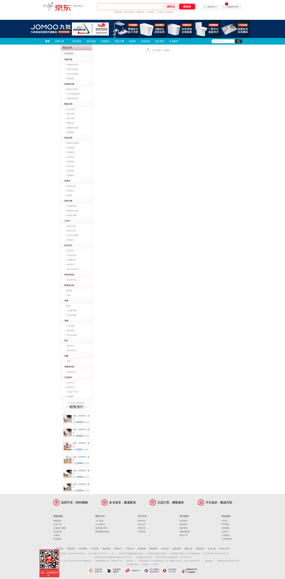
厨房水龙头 (71, 231)
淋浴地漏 (70, 330)
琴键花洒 (70, 148)
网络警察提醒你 (114, 570)
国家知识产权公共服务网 (188, 570)
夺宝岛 (225, 521)
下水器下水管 (72, 392)
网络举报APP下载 (170, 570)
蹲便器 (69, 290)
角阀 (66, 300)
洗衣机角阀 (71, 315)
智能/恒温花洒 (72, 143)
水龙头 (67, 221)
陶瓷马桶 (68, 104)
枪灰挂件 (70, 264)
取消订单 (184, 535)
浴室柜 (132, 41)
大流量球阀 (71, 310)
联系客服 (57, 539)
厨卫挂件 (68, 245)
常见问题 (57, 531)
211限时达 (100, 524)
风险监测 (177, 548)
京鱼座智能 (227, 539)
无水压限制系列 (73, 94)
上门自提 (99, 521)
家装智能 (118, 12)
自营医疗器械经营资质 (156, 553)
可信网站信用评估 (96, 570)
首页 (47, 41)
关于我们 (59, 548)
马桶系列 (105, 41)
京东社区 (165, 548)
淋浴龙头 (70, 240)
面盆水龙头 (71, 226)
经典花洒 (70, 157)
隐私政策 (200, 548)
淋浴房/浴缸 (69, 274)
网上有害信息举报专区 (151, 570)
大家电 (56, 535)
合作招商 (95, 548)
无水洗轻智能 (72, 74)
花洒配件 (70, 175)
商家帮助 (106, 548)
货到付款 (141, 521)
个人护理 (160, 12)
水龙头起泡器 (72, 235)
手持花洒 (70, 166)
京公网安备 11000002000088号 (70, 553)
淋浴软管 (70, 387)
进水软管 (70, 382)
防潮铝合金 (71, 186)
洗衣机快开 (71, 350)
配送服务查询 (101, 528)
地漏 (66, 320)
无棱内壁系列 (72, 98)
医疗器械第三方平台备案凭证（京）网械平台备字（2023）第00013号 (169, 561)
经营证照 (129, 561)
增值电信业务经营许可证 (228, 561)
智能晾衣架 (69, 366)
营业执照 (209, 561)
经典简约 (70, 191)
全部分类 (59, 41)
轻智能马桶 (69, 84)
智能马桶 (68, 59)
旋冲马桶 (70, 118)
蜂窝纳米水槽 (72, 211)
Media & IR (224, 548)
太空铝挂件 (71, 255)
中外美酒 (150, 12)
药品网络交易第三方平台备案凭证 (185, 553)
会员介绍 (57, 524)
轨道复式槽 (71, 215)
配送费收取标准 (102, 531)
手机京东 (130, 548)
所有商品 (76, 41)
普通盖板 (70, 132)
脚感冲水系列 (72, 89)
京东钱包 (145, 564)
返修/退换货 (185, 531)
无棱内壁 (70, 123)
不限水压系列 (72, 69)
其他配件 (70, 396)
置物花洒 (70, 152)
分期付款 (141, 528)
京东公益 (212, 548)
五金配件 (173, 41)
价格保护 (184, 524)
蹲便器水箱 (69, 285)
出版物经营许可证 (144, 557)
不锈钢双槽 (71, 206)
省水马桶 (70, 109)
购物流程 (57, 521)
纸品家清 (169, 12)
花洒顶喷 (70, 171)
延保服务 (226, 528)
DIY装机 (225, 524)
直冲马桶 (70, 114)
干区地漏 (70, 326)
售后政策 (184, 521)
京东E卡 (225, 531)
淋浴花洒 (91, 41)
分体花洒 (70, 161)
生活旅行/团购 (59, 528)
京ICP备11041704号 (98, 553)
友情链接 (141, 548)
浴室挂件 (145, 41)
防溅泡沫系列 (72, 65)
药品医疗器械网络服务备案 (131, 553)
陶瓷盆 (69, 195)
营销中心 (118, 548)
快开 (66, 340)
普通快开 (70, 346)
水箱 (68, 295)
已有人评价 (80, 422)
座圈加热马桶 (72, 128)
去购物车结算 (233, 7)
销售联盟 (153, 548)
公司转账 (141, 531)
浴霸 (66, 356)
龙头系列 (159, 41)
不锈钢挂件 (71, 260)
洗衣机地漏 (71, 335)
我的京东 (211, 7)
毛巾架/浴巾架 (72, 269)
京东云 (156, 564)
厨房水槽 (119, 41)
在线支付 (141, 524)
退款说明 (184, 528)
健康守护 (140, 12)
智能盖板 (70, 78)
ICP (113, 553)
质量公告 (188, 548)
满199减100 (129, 12)
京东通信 (226, 535)
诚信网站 (133, 570)
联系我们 (71, 548)
